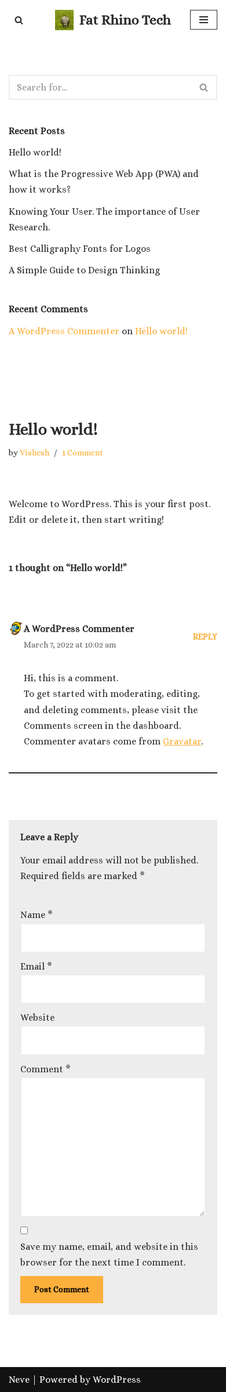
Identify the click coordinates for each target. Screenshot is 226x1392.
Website (37, 1017)
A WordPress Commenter (64, 331)
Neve (19, 1379)
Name (36, 914)
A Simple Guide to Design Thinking (84, 270)
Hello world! (35, 152)
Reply (205, 636)
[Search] (18, 20)
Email (36, 966)
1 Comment (82, 452)
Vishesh (34, 452)
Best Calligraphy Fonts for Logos (80, 248)
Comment (45, 1069)
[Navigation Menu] (203, 20)
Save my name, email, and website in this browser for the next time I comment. (109, 1254)
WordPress (117, 1379)
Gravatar (182, 741)
